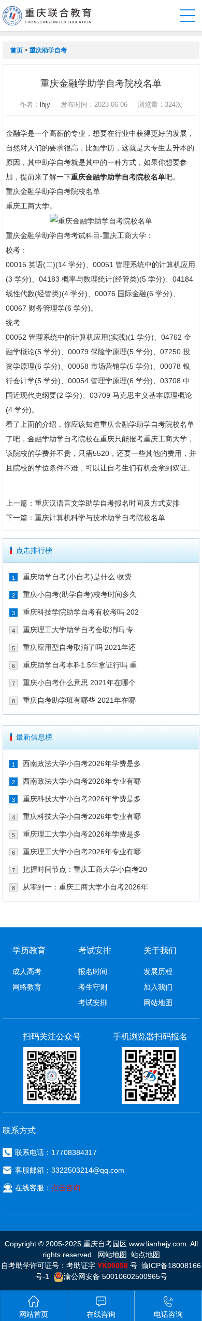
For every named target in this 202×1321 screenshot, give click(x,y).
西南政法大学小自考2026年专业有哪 (82, 781)
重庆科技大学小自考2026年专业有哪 (82, 816)
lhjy (45, 104)
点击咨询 (65, 1188)
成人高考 (26, 971)
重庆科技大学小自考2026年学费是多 (82, 799)
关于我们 (160, 950)
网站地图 (157, 1002)
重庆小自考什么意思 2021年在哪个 (79, 682)
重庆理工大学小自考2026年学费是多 (82, 834)
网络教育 (26, 987)
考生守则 (92, 987)
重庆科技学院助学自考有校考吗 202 (81, 612)
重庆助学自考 (48, 50)
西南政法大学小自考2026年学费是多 (82, 763)
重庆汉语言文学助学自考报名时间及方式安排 (107, 503)
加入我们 (157, 987)
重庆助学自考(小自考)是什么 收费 (77, 577)
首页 (16, 50)
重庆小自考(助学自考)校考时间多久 (80, 594)
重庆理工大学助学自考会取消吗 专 (78, 629)
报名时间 (92, 971)
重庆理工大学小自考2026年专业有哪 (82, 851)
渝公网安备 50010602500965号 (115, 1276)
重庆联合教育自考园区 (47, 16)
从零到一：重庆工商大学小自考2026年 (85, 887)
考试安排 (92, 1002)
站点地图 (145, 1254)
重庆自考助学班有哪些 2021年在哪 (79, 700)
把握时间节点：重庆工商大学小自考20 (85, 869)
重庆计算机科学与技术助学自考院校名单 (100, 517)
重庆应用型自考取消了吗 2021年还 (79, 647)
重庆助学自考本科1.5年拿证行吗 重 (80, 665)
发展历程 (157, 971)
